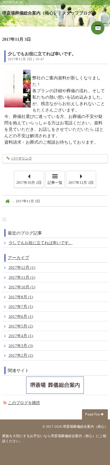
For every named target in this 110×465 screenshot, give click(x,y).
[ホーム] (7, 201)
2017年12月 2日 (81, 183)
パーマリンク (21, 158)
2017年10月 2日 (29, 183)
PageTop (92, 414)
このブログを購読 (24, 402)
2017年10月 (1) (22, 287)
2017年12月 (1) (22, 267)
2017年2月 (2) (21, 355)
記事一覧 (55, 183)
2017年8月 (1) (21, 297)
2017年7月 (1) (21, 306)
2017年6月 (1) (21, 316)
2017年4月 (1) (21, 335)
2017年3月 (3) (21, 345)
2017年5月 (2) (21, 326)
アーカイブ (18, 257)
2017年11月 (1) (22, 277)
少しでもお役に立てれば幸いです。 (42, 53)
